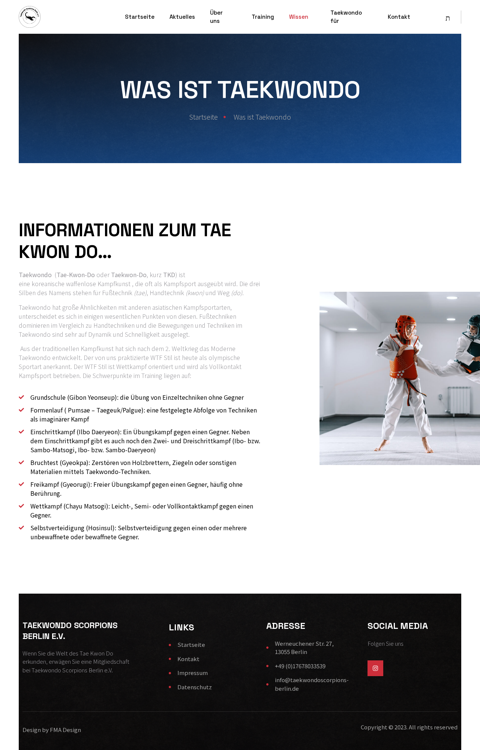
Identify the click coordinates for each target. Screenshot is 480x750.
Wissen (298, 16)
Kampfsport (180, 283)
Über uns (216, 17)
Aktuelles (182, 16)
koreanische (48, 283)
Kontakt (399, 16)
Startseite (139, 16)
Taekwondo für (346, 17)
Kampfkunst (114, 283)
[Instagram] (375, 668)
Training (263, 16)
